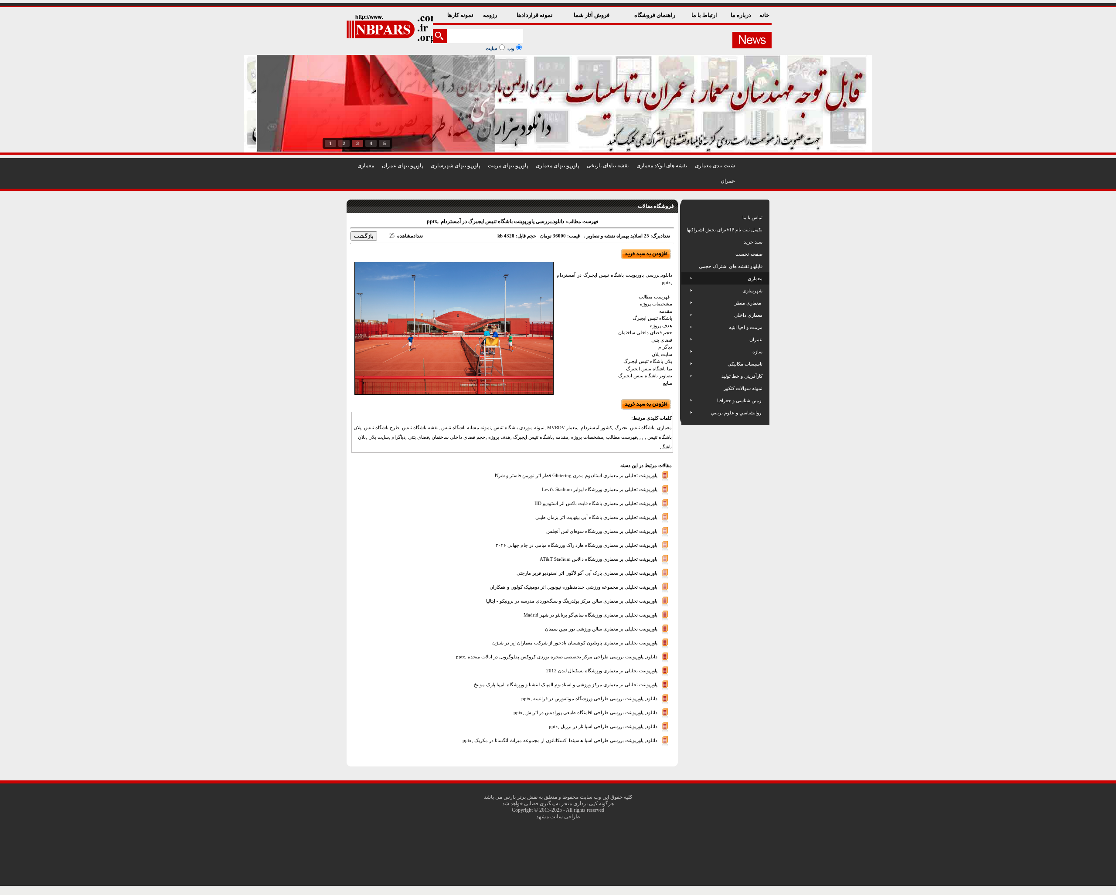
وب (510, 48)
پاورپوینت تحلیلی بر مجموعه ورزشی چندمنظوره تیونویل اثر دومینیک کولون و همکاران (573, 586)
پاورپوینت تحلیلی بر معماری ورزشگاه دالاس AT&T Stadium (598, 558)
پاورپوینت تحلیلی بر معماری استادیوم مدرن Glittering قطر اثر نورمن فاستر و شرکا (576, 475)
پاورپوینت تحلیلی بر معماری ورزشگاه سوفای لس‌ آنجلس (601, 530)
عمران (728, 181)
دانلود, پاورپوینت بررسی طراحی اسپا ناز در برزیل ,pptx (603, 726)
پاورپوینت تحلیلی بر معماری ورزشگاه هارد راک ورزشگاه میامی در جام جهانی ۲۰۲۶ (576, 544)
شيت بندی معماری (715, 166)
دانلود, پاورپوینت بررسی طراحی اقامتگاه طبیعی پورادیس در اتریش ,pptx (585, 712)
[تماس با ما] (687, 217)
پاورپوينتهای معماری (557, 166)
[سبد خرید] (687, 241)
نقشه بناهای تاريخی (608, 166)
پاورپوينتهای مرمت (508, 166)
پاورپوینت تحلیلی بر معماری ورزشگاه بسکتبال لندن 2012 (601, 670)
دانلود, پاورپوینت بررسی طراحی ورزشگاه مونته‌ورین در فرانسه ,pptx (589, 698)
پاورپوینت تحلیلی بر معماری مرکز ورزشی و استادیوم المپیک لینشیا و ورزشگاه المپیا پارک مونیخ (565, 684)
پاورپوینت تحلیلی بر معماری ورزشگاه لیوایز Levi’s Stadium (599, 489)
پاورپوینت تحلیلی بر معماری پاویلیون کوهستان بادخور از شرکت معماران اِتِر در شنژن (574, 642)
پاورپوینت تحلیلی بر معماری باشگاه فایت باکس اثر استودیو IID (595, 502)
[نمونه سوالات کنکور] (687, 388)
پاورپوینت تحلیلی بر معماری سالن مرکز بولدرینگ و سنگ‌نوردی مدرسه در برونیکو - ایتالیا (571, 600)
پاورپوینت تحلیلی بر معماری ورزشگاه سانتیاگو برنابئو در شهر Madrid (590, 614)
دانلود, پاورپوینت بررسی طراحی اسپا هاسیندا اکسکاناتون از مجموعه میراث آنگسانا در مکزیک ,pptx (560, 739)
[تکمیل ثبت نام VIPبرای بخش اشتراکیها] (686, 229)
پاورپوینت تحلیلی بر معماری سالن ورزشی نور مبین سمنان (601, 628)
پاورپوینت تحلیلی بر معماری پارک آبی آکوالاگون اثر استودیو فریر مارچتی (587, 572)
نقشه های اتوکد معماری (661, 166)
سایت (491, 48)
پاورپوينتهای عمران (402, 166)
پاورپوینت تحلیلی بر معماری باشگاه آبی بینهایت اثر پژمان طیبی (596, 516)
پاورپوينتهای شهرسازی (455, 166)
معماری (365, 166)
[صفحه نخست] (687, 254)
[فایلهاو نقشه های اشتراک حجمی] (687, 266)
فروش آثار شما (592, 15)
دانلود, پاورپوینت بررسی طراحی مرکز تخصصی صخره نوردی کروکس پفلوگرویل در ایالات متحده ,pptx (556, 656)
